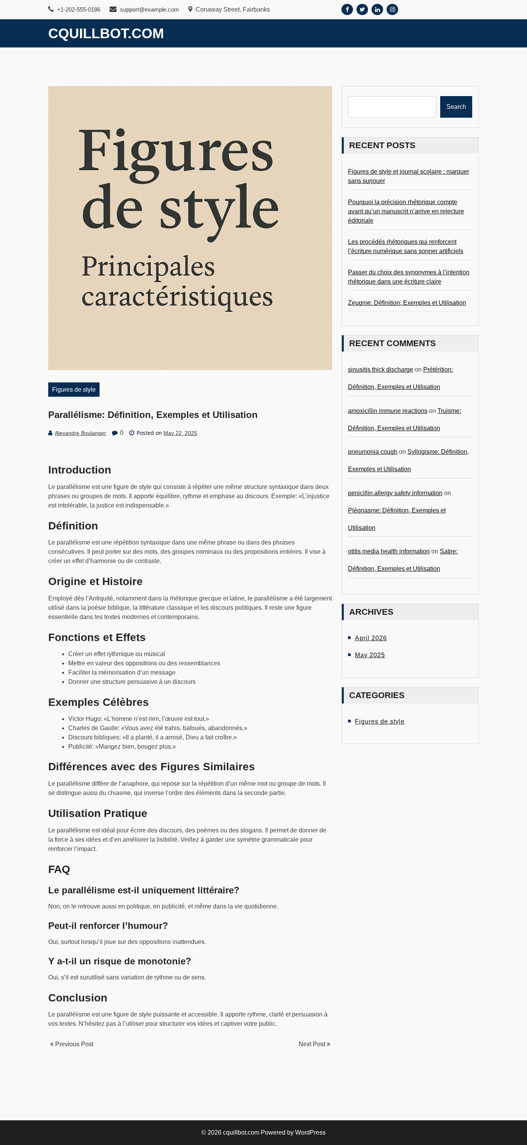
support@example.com (149, 9)
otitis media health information (389, 551)
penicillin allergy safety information (395, 493)
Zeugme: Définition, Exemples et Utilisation (407, 302)
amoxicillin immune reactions (387, 411)
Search (456, 106)
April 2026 (371, 638)
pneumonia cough (372, 451)
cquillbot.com (106, 33)
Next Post (313, 1044)
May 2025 (370, 655)
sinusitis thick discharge (380, 369)
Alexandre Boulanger (80, 433)
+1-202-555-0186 (78, 9)
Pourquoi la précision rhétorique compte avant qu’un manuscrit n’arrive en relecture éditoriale (406, 211)
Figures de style (74, 389)
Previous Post (73, 1044)
